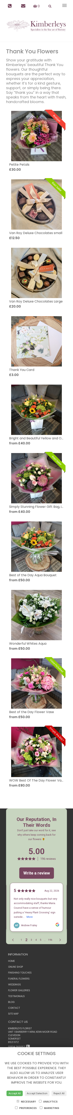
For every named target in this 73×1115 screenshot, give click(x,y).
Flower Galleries (19, 990)
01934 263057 (17, 1046)
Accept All (15, 1093)
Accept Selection (37, 1093)
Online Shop (15, 966)
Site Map (13, 1013)
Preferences (28, 1108)
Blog (11, 1002)
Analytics (50, 1101)
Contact (14, 1008)
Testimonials (16, 996)
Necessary (28, 1101)
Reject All (59, 1093)
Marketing (51, 1108)
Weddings (14, 984)
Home (11, 961)
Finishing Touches (20, 972)
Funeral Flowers (19, 978)
